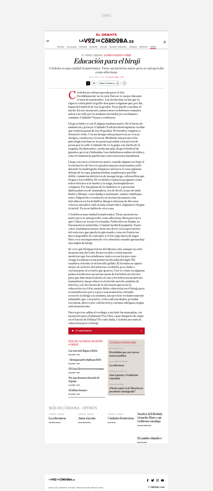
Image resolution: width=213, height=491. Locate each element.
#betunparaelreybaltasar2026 (84, 359)
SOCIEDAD (133, 47)
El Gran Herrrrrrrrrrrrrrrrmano (86, 368)
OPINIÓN (153, 47)
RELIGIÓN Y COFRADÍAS (118, 47)
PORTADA (60, 47)
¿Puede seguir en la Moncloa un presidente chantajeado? (126, 390)
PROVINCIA (83, 47)
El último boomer (77, 390)
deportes (143, 47)
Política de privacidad (83, 488)
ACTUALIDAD (72, 47)
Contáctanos (63, 488)
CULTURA (103, 47)
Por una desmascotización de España (83, 379)
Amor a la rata (86, 418)
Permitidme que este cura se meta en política (124, 354)
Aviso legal (71, 488)
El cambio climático (149, 438)
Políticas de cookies (97, 488)
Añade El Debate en (107, 83)
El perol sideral (92, 55)
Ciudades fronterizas (121, 418)
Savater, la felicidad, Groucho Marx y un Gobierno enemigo (149, 417)
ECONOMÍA (93, 47)
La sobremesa (116, 365)
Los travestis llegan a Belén (82, 350)
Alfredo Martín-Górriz (117, 55)
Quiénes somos (53, 488)
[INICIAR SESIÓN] (164, 42)
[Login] (164, 42)
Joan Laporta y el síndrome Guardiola (123, 377)
